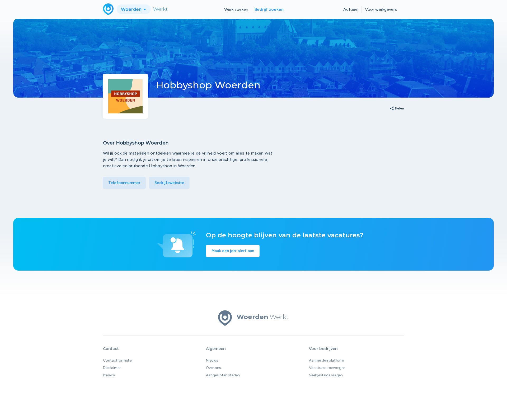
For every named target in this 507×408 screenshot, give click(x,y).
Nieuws (212, 360)
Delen (396, 109)
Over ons (213, 368)
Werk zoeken (236, 9)
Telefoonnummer (124, 182)
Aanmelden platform (326, 360)
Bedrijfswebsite (169, 182)
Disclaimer (112, 368)
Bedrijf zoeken (269, 9)
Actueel (350, 9)
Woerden (132, 9)
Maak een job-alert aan (233, 250)
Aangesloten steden (223, 375)
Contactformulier (118, 360)
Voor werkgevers (381, 9)
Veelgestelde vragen (326, 375)
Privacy (109, 375)
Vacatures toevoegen (327, 368)
